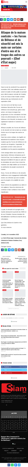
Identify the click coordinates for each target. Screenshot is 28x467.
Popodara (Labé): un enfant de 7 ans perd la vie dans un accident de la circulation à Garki (13, 355)
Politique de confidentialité (13, 452)
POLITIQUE (6, 65)
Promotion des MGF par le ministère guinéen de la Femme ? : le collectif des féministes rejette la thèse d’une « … (13, 348)
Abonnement (14, 450)
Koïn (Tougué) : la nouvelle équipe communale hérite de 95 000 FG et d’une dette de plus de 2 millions (14, 342)
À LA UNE (2, 65)
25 (6, 428)
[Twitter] (11, 19)
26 (10, 428)
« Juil (13, 432)
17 (2, 425)
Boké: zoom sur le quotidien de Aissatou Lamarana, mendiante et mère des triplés (6, 260)
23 (25, 425)
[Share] (21, 19)
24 (2, 428)
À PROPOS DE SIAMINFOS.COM (8, 448)
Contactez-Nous (20, 448)
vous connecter (9, 317)
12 (10, 423)
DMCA (21, 450)
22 (21, 425)
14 (17, 423)
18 (6, 425)
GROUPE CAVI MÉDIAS (16, 460)
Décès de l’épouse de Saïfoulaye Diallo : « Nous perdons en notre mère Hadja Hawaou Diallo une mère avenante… (13, 336)
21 (17, 425)
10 (2, 423)
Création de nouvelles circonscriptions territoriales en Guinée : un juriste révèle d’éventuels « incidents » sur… (14, 330)
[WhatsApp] (4, 19)
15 (21, 423)
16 (25, 423)
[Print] (18, 19)
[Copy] (15, 19)
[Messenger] (8, 19)
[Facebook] (1, 19)
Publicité (6, 450)
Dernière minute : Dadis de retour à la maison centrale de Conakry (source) (21, 260)
